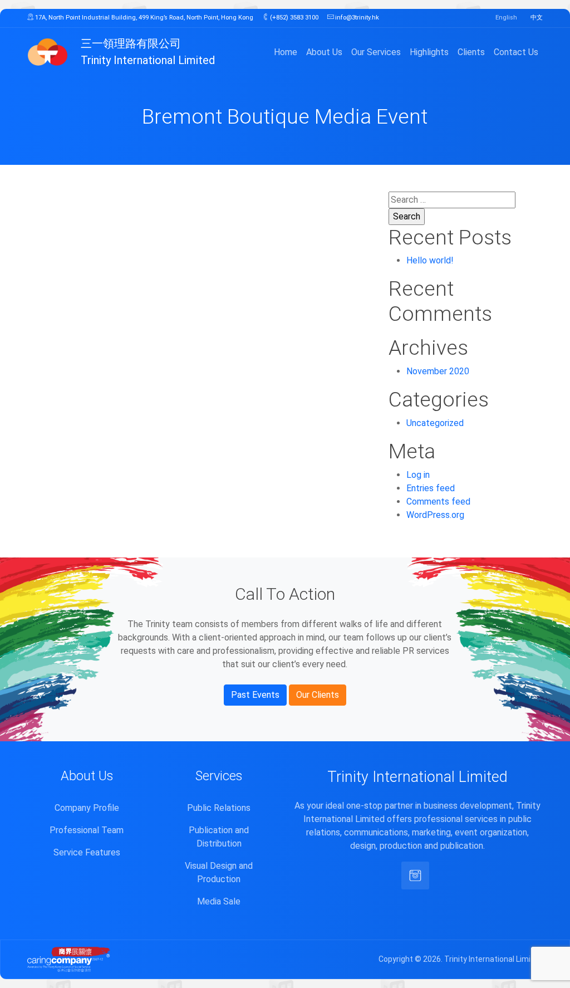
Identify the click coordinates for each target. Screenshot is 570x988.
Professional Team (87, 830)
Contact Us (516, 52)
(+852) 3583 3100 (293, 17)
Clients (471, 52)
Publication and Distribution (219, 837)
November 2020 (437, 371)
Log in (418, 474)
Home (285, 52)
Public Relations (218, 808)
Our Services (376, 52)
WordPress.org (435, 515)
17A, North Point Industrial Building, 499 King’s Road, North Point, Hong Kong (143, 17)
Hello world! (430, 260)
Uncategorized (435, 423)
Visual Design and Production (219, 872)
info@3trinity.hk (356, 17)
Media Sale (218, 901)
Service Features (86, 852)
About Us (324, 52)
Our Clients (317, 694)
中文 (536, 17)
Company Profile (87, 808)
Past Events (255, 694)
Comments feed (438, 501)
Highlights (429, 52)
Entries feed (430, 488)
